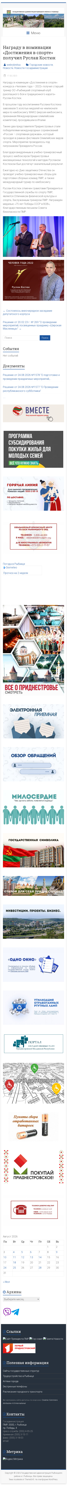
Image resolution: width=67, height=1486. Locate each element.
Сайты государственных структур (21, 1371)
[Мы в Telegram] (15, 1315)
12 (22, 1257)
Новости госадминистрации (31, 68)
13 (31, 1257)
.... (4, 397)
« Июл (6, 1281)
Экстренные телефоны (15, 1386)
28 (40, 1267)
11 (14, 1257)
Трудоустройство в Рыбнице (18, 1376)
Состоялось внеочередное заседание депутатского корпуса (27, 312)
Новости (8, 68)
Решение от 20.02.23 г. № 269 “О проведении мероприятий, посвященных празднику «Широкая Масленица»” (32, 325)
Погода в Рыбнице (14, 563)
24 (4, 1267)
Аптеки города (10, 1381)
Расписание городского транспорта (22, 1391)
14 (40, 1257)
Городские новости (41, 64)
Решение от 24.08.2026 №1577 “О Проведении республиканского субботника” (30, 388)
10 (4, 1257)
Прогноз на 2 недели (15, 573)
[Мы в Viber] (7, 1315)
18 (14, 1262)
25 (14, 1267)
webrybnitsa (13, 64)
